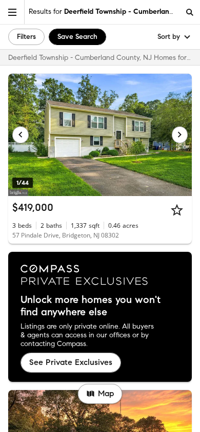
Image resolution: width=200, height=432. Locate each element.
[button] (12, 12)
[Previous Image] (20, 134)
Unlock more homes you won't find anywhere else (91, 306)
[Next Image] (180, 134)
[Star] (177, 210)
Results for (104, 11)
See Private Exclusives (70, 362)
